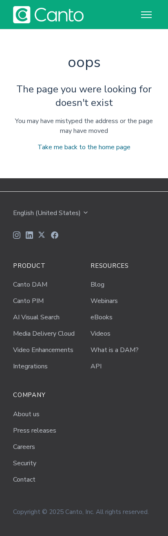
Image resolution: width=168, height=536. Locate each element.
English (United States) (47, 213)
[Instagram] (16, 236)
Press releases (34, 430)
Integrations (30, 366)
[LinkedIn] (29, 236)
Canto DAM (30, 284)
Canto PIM (28, 300)
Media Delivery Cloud (44, 333)
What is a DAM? (115, 349)
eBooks (102, 317)
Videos (101, 333)
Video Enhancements (43, 349)
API (96, 366)
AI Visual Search (36, 317)
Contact (24, 479)
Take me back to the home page (84, 147)
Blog (97, 284)
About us (26, 414)
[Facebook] (54, 236)
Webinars (104, 300)
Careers (24, 446)
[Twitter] (42, 236)
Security (24, 463)
